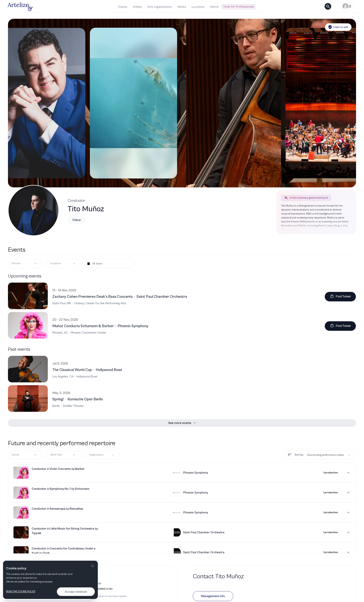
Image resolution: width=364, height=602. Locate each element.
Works (181, 7)
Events (122, 7)
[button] (182, 472)
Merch (214, 7)
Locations (198, 7)
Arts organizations (159, 7)
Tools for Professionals (238, 6)
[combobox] (50, 264)
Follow (76, 220)
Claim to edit (340, 27)
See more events (179, 423)
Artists (137, 7)
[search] (328, 6)
